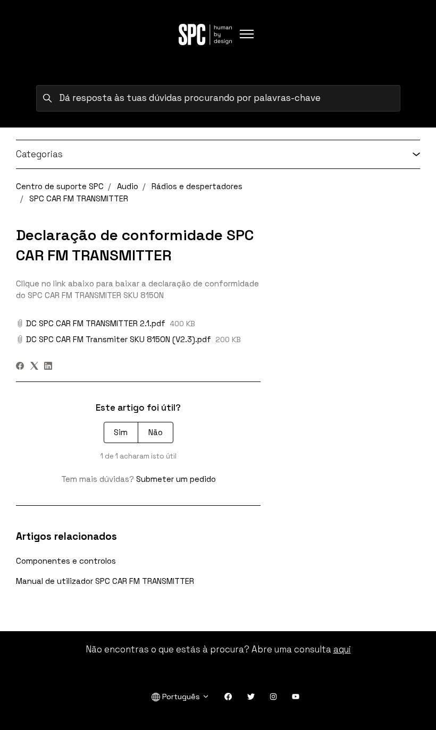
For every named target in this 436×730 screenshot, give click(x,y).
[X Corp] (34, 367)
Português (181, 696)
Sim (121, 432)
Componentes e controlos (66, 561)
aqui (342, 649)
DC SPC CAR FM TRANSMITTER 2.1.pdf (95, 323)
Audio (127, 186)
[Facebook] (20, 367)
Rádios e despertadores (197, 186)
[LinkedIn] (48, 367)
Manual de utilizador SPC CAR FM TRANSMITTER (105, 581)
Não (155, 432)
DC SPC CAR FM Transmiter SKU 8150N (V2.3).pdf (118, 339)
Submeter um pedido (176, 479)
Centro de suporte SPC (60, 186)
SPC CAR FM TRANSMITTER (78, 198)
